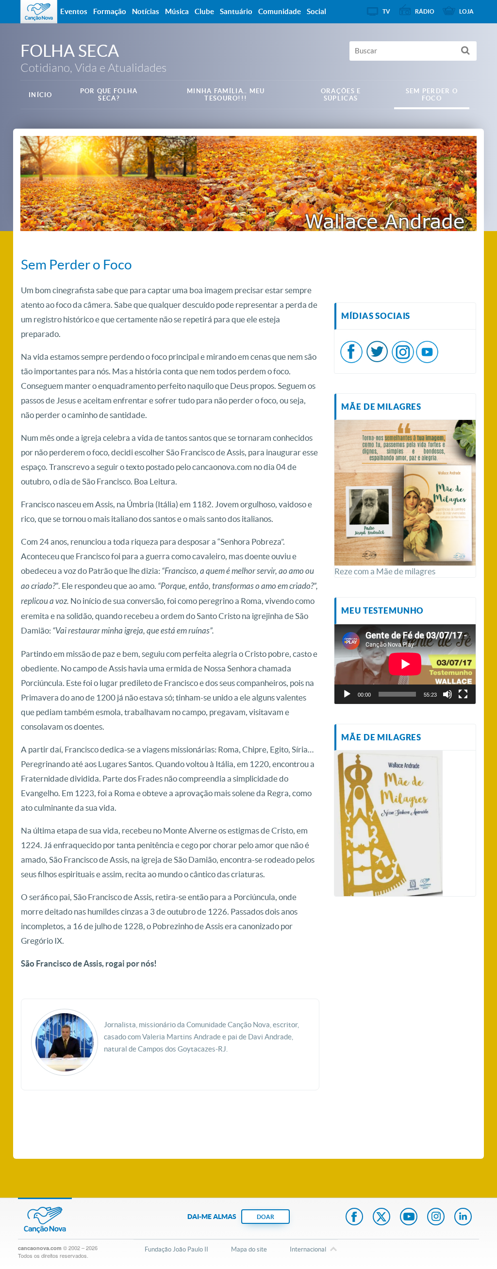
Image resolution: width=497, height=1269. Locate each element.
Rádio (424, 11)
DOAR (265, 1217)
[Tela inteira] (463, 694)
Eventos (73, 11)
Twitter (381, 1217)
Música (177, 11)
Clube (204, 11)
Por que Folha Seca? (109, 94)
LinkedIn (463, 1217)
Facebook (354, 1217)
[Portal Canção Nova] (38, 11)
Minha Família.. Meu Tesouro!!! (226, 94)
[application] (405, 663)
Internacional (308, 1249)
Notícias (145, 11)
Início (40, 95)
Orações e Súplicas (341, 94)
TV (386, 11)
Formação (109, 11)
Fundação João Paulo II (176, 1249)
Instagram (436, 1217)
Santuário (236, 11)
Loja (466, 11)
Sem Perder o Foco (432, 94)
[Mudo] (447, 694)
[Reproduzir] (347, 694)
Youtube (408, 1217)
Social (316, 11)
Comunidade (279, 11)
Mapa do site (249, 1249)
